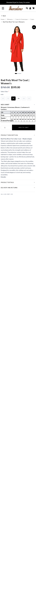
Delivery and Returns (9, 187)
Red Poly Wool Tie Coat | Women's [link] (14, 22)
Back (4, 16)
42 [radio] (8, 98)
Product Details (7, 182)
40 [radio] (3, 98)
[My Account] (30, 8)
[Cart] (33, 8)
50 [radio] (29, 98)
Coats (32, 19)
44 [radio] (13, 98)
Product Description (9, 135)
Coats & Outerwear (21, 19)
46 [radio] (18, 98)
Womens (10, 19)
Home (2, 19)
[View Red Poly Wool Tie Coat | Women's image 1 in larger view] (18, 48)
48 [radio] (24, 98)
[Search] (27, 8)
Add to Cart (24, 127)
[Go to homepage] (16, 8)
